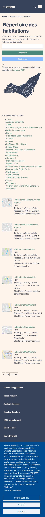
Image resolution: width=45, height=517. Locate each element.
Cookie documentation (12, 491)
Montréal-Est (12, 152)
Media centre (9, 428)
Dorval (9, 133)
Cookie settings (21, 498)
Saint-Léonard (12, 175)
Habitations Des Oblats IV (25, 352)
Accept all (21, 512)
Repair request (10, 396)
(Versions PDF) (18, 70)
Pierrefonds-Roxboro (15, 161)
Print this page (16, 374)
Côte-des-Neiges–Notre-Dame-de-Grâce (24, 127)
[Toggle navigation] (40, 6)
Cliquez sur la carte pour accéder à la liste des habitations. (21, 67)
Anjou (8, 125)
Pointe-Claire (12, 163)
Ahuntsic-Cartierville (15, 122)
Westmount (11, 188)
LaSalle (9, 141)
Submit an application (13, 388)
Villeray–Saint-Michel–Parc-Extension (22, 186)
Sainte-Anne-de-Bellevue (17, 177)
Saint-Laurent (12, 172)
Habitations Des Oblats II (24, 277)
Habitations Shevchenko (24, 327)
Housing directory (12, 412)
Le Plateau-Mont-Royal (16, 144)
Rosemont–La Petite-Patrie (18, 169)
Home (4, 16)
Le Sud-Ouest (12, 147)
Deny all (21, 505)
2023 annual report (12, 420)
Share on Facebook (3, 374)
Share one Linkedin (8, 374)
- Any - (9, 119)
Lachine (9, 138)
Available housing (11, 404)
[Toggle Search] (34, 6)
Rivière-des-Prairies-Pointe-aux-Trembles (24, 166)
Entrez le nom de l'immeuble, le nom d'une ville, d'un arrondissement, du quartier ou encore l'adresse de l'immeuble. (22, 39)
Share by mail (12, 374)
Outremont (11, 158)
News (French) (10, 436)
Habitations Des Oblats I (24, 249)
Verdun (9, 180)
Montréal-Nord (12, 155)
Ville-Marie (11, 183)
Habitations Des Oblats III (25, 305)
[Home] (7, 6)
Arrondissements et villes (12, 115)
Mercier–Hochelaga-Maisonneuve (20, 150)
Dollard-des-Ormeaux (15, 130)
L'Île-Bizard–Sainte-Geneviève (19, 136)
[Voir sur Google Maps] (7, 202)
